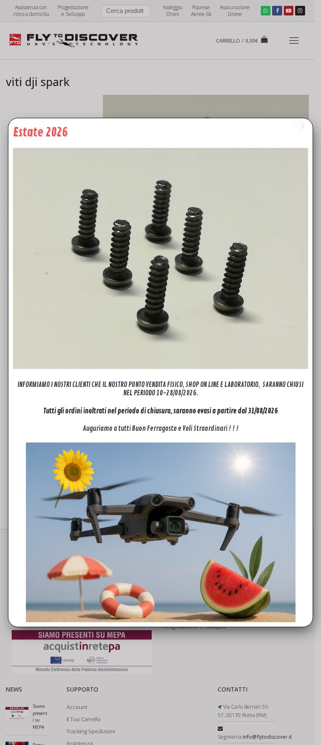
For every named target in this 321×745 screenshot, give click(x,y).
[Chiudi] (297, 126)
